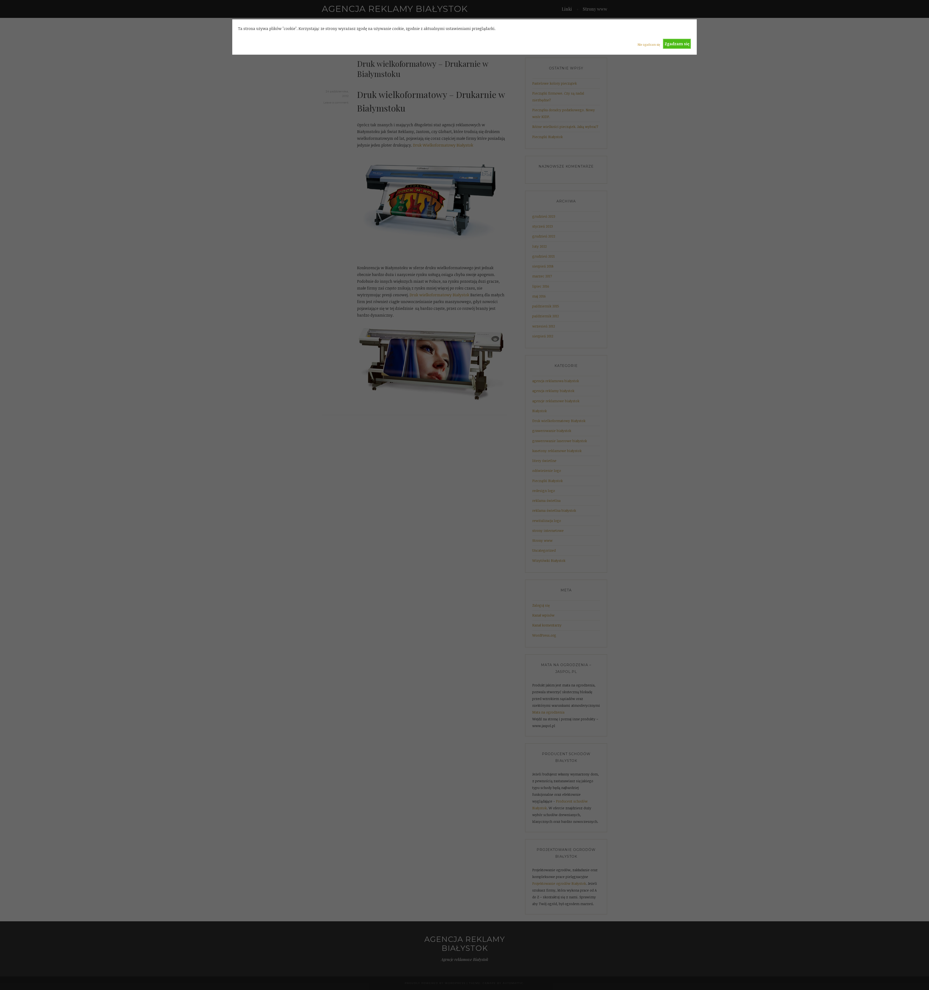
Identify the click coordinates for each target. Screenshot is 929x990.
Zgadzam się (677, 43)
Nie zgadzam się (648, 44)
